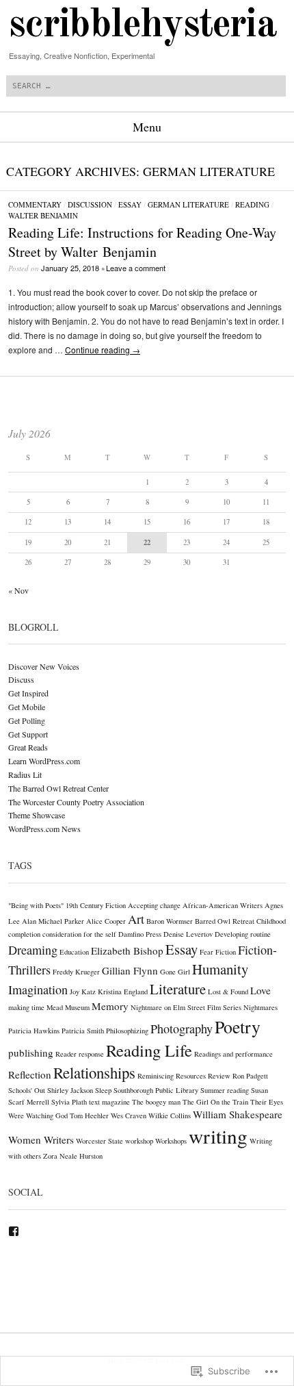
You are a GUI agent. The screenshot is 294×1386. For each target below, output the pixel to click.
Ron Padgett (250, 1076)
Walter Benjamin (43, 215)
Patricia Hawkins (33, 1030)
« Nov (18, 590)
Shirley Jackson (70, 1090)
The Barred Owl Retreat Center (58, 788)
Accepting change (154, 905)
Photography (181, 1028)
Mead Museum (68, 1007)
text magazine (109, 1102)
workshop (139, 1141)
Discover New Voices (43, 666)
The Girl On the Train (215, 1102)
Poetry (237, 1026)
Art (136, 919)
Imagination (38, 989)
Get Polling (26, 720)
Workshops (171, 1141)
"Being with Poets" (36, 905)
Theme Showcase (36, 814)
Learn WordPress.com (44, 760)
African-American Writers (223, 905)
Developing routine (243, 934)
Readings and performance (233, 1054)
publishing (30, 1052)
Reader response (79, 1054)
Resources (191, 1076)
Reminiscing (155, 1076)
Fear (206, 952)
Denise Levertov (188, 934)
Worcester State (99, 1141)
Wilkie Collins (169, 1115)
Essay (130, 204)
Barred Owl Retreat (224, 921)
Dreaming (32, 950)
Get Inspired (28, 693)
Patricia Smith (83, 1030)
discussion (90, 204)
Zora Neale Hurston (73, 1156)
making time (26, 1007)
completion (24, 934)
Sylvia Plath (69, 1102)
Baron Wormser (169, 921)
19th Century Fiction (96, 905)
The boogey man (156, 1102)
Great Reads (28, 747)
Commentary (35, 204)
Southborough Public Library (155, 1090)
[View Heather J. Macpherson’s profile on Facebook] (13, 1231)
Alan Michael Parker (53, 921)
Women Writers (41, 1139)
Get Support (28, 734)
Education (74, 952)
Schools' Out (26, 1090)
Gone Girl (175, 972)
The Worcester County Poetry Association (76, 801)
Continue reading (102, 349)
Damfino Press (139, 934)
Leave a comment (135, 267)
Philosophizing (127, 1030)
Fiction (225, 952)
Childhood (271, 921)
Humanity (220, 969)
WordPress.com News (44, 828)
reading (252, 204)
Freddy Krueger (76, 972)
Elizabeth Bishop (127, 950)
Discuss (21, 679)
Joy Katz (83, 991)
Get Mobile (26, 706)
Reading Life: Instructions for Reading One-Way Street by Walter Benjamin (142, 242)
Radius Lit (25, 774)
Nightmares (260, 1007)
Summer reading (224, 1090)
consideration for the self (79, 934)
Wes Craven (128, 1115)
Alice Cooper (106, 921)
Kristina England (123, 991)
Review (219, 1076)
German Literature (188, 204)
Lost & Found (228, 991)
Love (260, 990)
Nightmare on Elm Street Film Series (186, 1007)
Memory (110, 1006)
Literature (178, 988)
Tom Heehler (89, 1115)
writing (218, 1135)
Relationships (94, 1072)
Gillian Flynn (130, 970)
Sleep (103, 1090)
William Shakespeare (237, 1114)
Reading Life (149, 1050)
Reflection (29, 1074)
